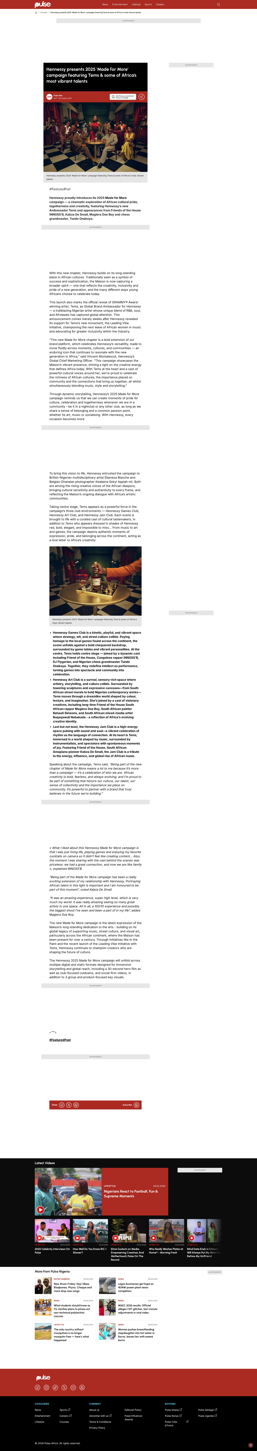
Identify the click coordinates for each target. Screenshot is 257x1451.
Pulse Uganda (206, 1415)
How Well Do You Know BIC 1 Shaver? (89, 1250)
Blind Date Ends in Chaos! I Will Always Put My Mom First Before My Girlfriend (204, 1252)
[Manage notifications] (250, 1445)
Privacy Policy (97, 1427)
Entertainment (120, 4)
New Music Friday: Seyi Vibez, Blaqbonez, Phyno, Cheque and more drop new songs (73, 1287)
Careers (160, 4)
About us (94, 1409)
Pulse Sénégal (206, 1409)
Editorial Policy (133, 1409)
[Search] (219, 4)
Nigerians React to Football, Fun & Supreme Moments (131, 1193)
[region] (128, 1241)
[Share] (142, 97)
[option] (52, 1242)
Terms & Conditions (100, 1421)
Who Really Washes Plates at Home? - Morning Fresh (166, 1250)
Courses (64, 1421)
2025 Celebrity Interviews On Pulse (52, 1250)
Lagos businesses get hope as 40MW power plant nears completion (135, 1287)
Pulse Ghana (172, 1409)
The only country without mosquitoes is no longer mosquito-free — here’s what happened (71, 1335)
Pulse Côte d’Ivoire (171, 1423)
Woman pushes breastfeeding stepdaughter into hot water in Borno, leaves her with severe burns (136, 1335)
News (105, 4)
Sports (148, 4)
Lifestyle (136, 4)
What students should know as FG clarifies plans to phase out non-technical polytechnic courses (72, 1311)
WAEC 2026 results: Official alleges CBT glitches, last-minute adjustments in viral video (137, 1309)
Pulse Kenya (171, 1415)
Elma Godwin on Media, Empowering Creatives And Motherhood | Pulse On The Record (127, 1254)
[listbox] (128, 1241)
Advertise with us (98, 1415)
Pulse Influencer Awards (133, 1417)
